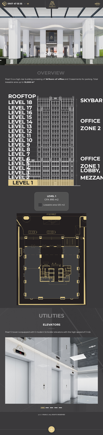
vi (28, 4)
